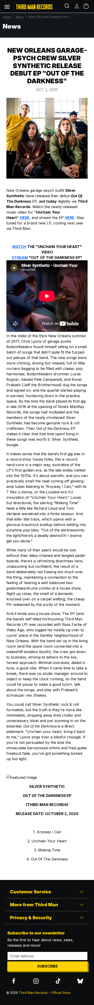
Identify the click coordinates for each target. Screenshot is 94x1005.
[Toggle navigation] (7, 6)
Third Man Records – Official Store (44, 993)
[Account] (77, 6)
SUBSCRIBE (47, 966)
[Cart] (86, 6)
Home (7, 17)
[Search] (67, 6)
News (20, 17)
